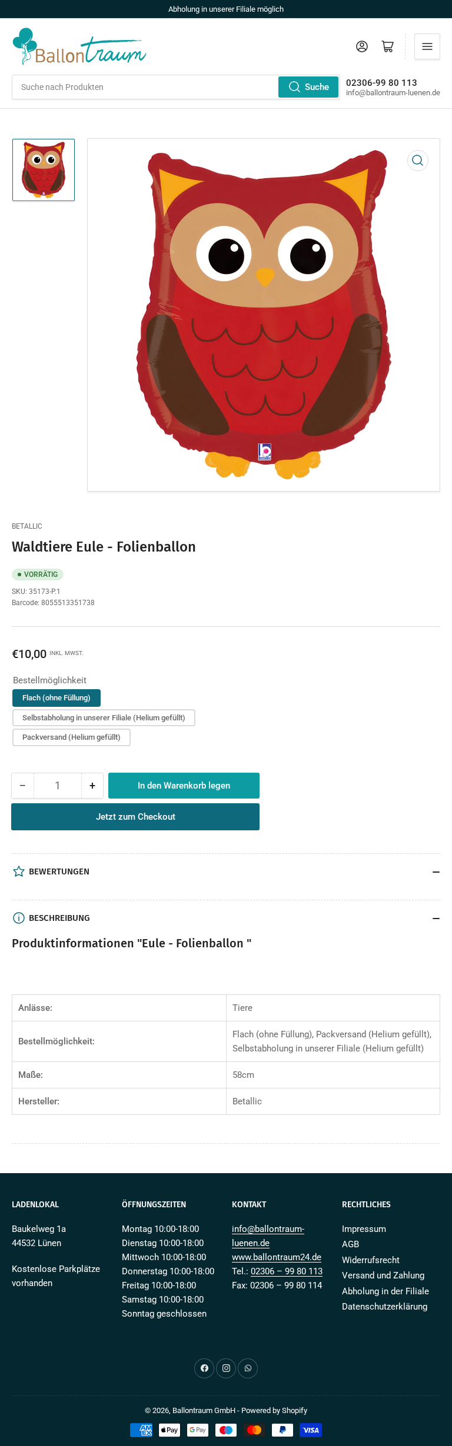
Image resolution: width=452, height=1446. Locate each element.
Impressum (364, 1229)
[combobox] (176, 87)
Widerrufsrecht (371, 1260)
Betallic (27, 526)
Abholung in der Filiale (385, 1291)
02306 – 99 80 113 (287, 1271)
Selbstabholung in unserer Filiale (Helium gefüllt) (103, 717)
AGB (350, 1244)
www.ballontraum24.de (276, 1257)
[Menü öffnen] (427, 46)
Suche (317, 87)
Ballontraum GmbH (203, 1410)
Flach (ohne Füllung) (56, 697)
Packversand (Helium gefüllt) (71, 737)
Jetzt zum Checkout (135, 817)
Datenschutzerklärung (384, 1306)
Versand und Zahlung (383, 1275)
